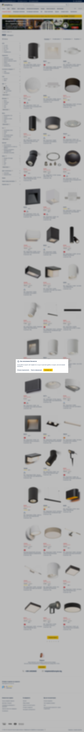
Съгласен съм (48, 370)
